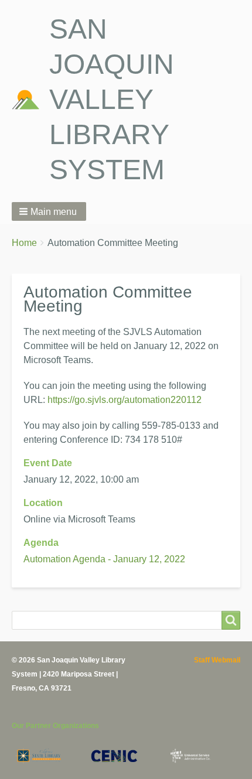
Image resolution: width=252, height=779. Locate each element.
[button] (49, 211)
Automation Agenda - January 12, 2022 (104, 559)
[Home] (30, 100)
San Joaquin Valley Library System (111, 99)
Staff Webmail (217, 660)
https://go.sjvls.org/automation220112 (124, 400)
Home (24, 243)
